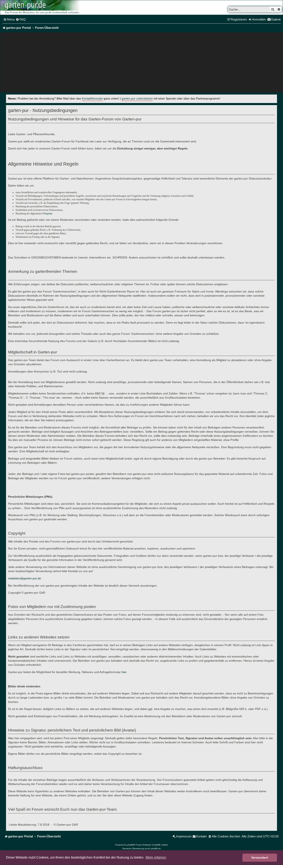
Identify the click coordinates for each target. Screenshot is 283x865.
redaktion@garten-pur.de (24, 578)
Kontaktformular (92, 98)
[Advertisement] (141, 63)
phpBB (130, 845)
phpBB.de (156, 848)
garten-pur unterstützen (137, 98)
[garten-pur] (41, 7)
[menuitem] (21, 19)
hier (124, 672)
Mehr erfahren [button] (156, 857)
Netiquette (47, 213)
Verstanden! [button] (259, 857)
